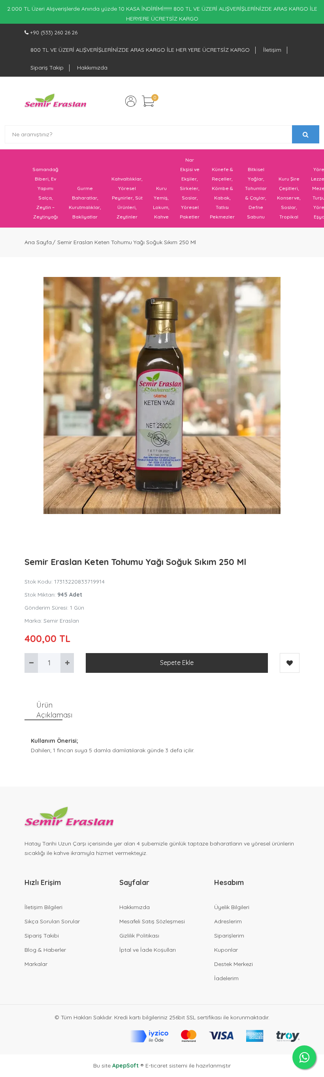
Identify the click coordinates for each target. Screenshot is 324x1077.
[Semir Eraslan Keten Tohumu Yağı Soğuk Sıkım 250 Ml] (162, 395)
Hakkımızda (92, 67)
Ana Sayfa (38, 242)
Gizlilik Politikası (139, 935)
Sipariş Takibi (41, 935)
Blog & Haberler (45, 949)
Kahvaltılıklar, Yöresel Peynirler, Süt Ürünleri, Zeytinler (127, 198)
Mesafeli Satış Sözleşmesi (152, 921)
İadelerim (226, 978)
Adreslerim (228, 921)
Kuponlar (226, 949)
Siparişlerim (229, 935)
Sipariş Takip (47, 67)
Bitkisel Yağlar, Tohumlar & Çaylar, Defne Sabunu (256, 193)
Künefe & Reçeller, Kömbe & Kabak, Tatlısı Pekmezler (222, 193)
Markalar (35, 964)
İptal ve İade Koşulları (147, 949)
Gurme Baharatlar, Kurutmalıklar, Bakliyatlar (85, 202)
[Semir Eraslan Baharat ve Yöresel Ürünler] (55, 101)
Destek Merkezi (233, 964)
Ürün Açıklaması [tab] (49, 709)
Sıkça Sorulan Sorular (52, 921)
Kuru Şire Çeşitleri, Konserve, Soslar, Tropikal (289, 198)
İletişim (272, 49)
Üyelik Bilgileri (231, 907)
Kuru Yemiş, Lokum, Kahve (161, 202)
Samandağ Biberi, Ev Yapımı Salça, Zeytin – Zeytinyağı (45, 193)
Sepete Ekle (177, 663)
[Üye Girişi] (130, 101)
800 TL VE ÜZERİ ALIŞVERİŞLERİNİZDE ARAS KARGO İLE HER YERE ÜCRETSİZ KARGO (140, 49)
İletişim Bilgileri (43, 907)
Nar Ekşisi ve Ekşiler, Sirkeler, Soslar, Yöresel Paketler (190, 188)
